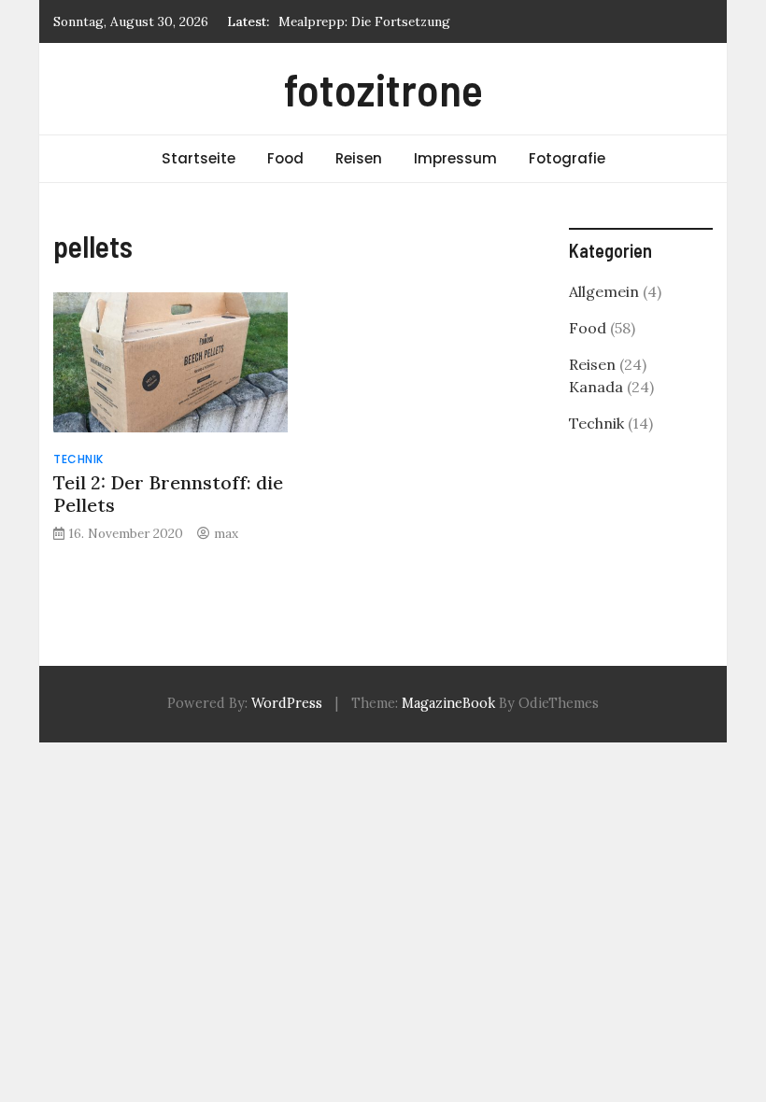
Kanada (596, 386)
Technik (78, 459)
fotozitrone (383, 89)
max (226, 533)
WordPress (286, 703)
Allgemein (604, 291)
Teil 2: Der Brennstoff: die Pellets (168, 493)
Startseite (198, 158)
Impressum (455, 158)
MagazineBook (448, 703)
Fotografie (567, 158)
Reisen (358, 158)
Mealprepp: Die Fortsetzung (364, 21)
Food (285, 158)
